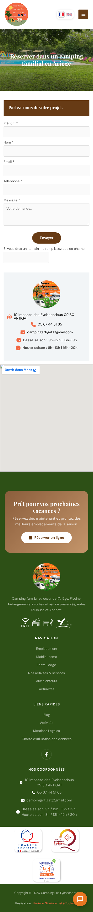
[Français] (61, 14)
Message (12, 200)
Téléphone (13, 181)
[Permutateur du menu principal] (83, 14)
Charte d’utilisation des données (47, 739)
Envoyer (46, 237)
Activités (46, 722)
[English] (69, 14)
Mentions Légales (46, 731)
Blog (46, 715)
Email (9, 162)
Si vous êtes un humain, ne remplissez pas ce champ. (44, 248)
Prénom (11, 123)
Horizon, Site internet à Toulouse (55, 903)
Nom (8, 142)
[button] (46, 316)
